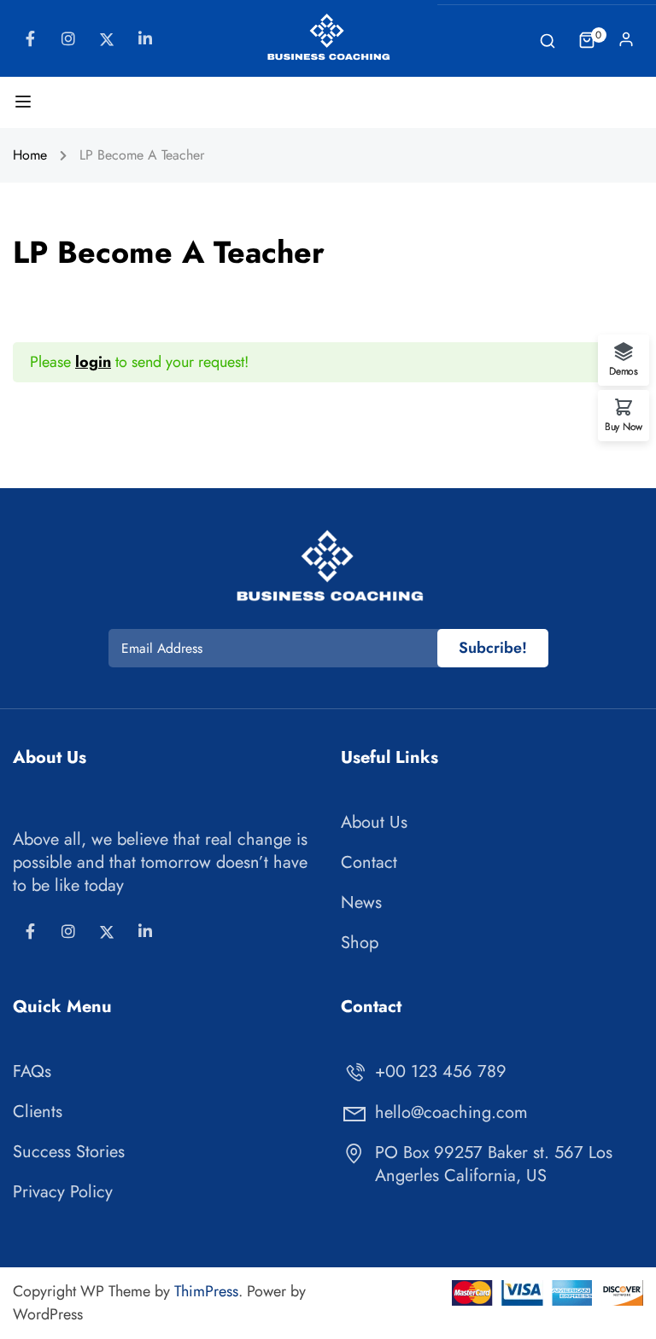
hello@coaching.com (451, 1112)
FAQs (32, 1071)
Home (30, 155)
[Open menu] (25, 105)
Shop (359, 942)
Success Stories (69, 1151)
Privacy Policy (63, 1191)
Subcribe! (493, 648)
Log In (626, 43)
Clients (37, 1111)
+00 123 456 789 (441, 1071)
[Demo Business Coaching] (327, 37)
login (93, 362)
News (361, 902)
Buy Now (623, 425)
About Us (374, 822)
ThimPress (206, 1291)
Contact (369, 862)
